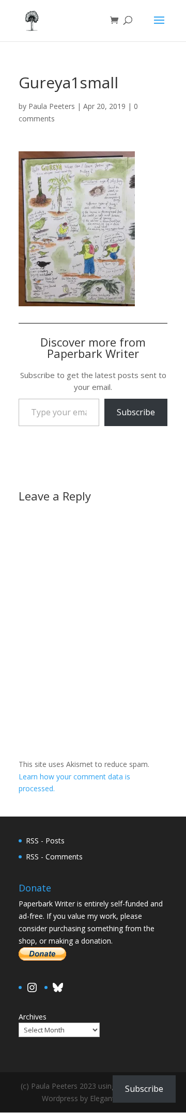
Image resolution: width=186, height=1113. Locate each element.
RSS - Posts (45, 840)
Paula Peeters (51, 106)
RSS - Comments (54, 856)
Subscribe (136, 412)
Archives (33, 1017)
